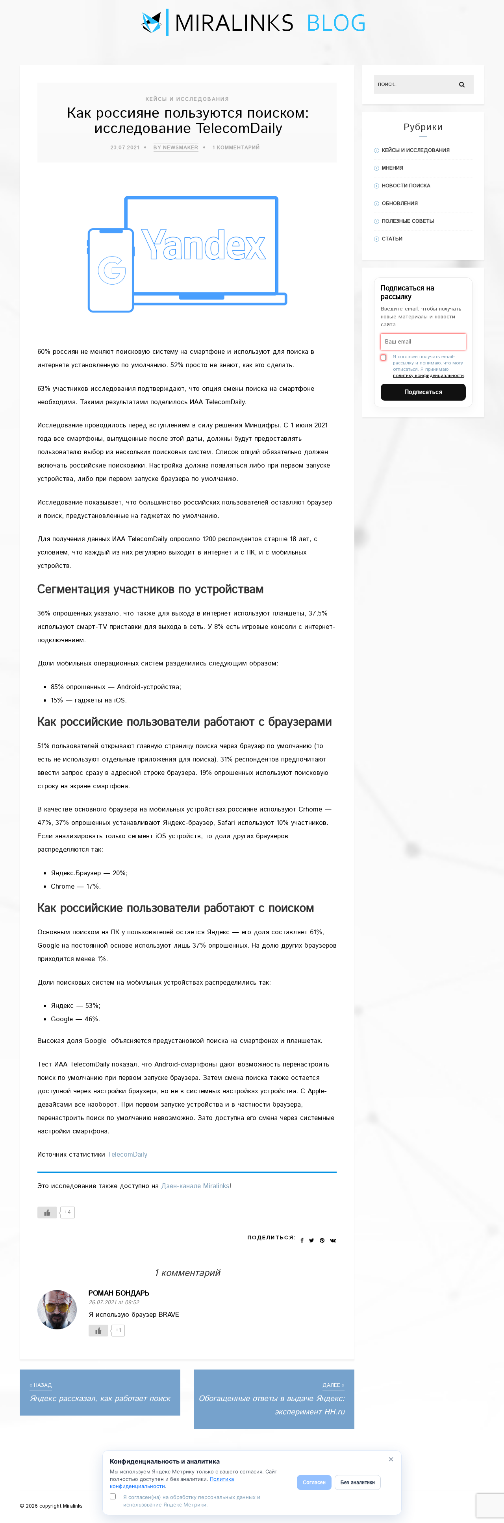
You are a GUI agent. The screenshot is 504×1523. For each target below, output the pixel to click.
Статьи (392, 239)
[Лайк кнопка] (47, 1212)
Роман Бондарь (119, 1293)
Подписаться (423, 392)
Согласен (314, 1482)
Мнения (392, 168)
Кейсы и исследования (187, 99)
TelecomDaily (127, 1154)
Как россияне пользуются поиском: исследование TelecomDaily (188, 121)
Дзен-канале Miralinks (195, 1186)
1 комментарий (236, 148)
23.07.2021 (125, 148)
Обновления (400, 203)
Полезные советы (408, 221)
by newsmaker (176, 148)
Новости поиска (406, 186)
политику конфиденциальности (428, 375)
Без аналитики (358, 1482)
